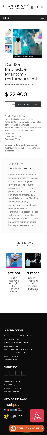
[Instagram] (12, 373)
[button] (26, 428)
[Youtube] (17, 373)
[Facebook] (6, 373)
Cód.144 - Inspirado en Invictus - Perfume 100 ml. (33, 285)
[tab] (16, 164)
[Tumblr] (23, 373)
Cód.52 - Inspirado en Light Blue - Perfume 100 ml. (14, 285)
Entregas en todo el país (12, 381)
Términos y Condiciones (12, 388)
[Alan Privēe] (15, 7)
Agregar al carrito (28, 104)
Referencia (10, 84)
